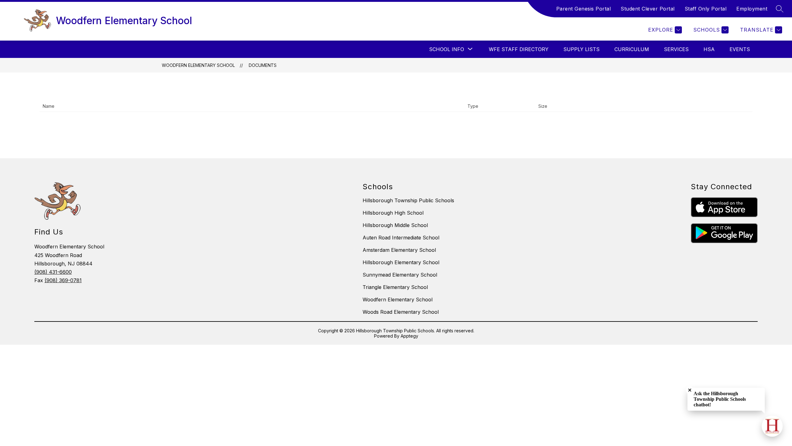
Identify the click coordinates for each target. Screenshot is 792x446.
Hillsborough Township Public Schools (408, 200)
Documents (263, 65)
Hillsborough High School (393, 213)
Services (676, 49)
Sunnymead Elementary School (400, 275)
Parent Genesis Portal (583, 9)
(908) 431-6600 (53, 272)
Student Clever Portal (648, 9)
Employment (751, 9)
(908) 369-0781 (63, 280)
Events (740, 49)
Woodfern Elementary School (198, 65)
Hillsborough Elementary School (401, 262)
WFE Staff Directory (519, 49)
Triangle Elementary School (395, 287)
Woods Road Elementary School (401, 312)
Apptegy (409, 336)
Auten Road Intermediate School (401, 237)
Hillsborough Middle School (395, 225)
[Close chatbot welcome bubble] (690, 390)
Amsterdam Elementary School (399, 250)
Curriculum (631, 49)
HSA (709, 49)
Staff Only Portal (706, 9)
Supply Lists (581, 49)
